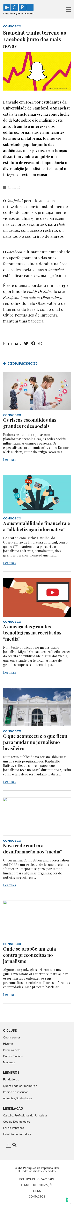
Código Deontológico (16, 1121)
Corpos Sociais (13, 1056)
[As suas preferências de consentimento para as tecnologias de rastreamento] (67, 1200)
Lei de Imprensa (13, 1127)
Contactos (37, 1196)
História (8, 1043)
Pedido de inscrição (16, 1092)
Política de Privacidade (37, 1179)
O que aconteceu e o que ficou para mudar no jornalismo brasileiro (35, 742)
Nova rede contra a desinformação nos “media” (32, 848)
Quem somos (12, 1037)
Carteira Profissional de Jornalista (25, 1115)
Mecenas (9, 1062)
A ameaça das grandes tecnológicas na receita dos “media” (32, 632)
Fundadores (11, 1079)
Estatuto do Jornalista (17, 1134)
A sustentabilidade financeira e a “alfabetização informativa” (36, 526)
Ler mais (9, 459)
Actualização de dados (17, 1098)
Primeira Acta (11, 1050)
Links (37, 1190)
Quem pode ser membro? (20, 1085)
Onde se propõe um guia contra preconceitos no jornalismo (29, 955)
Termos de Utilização (37, 1185)
